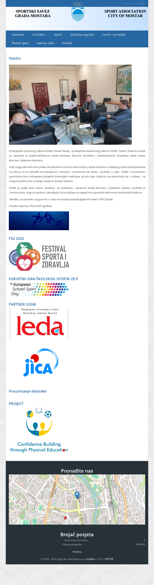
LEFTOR (109, 559)
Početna (77, 551)
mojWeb (90, 559)
